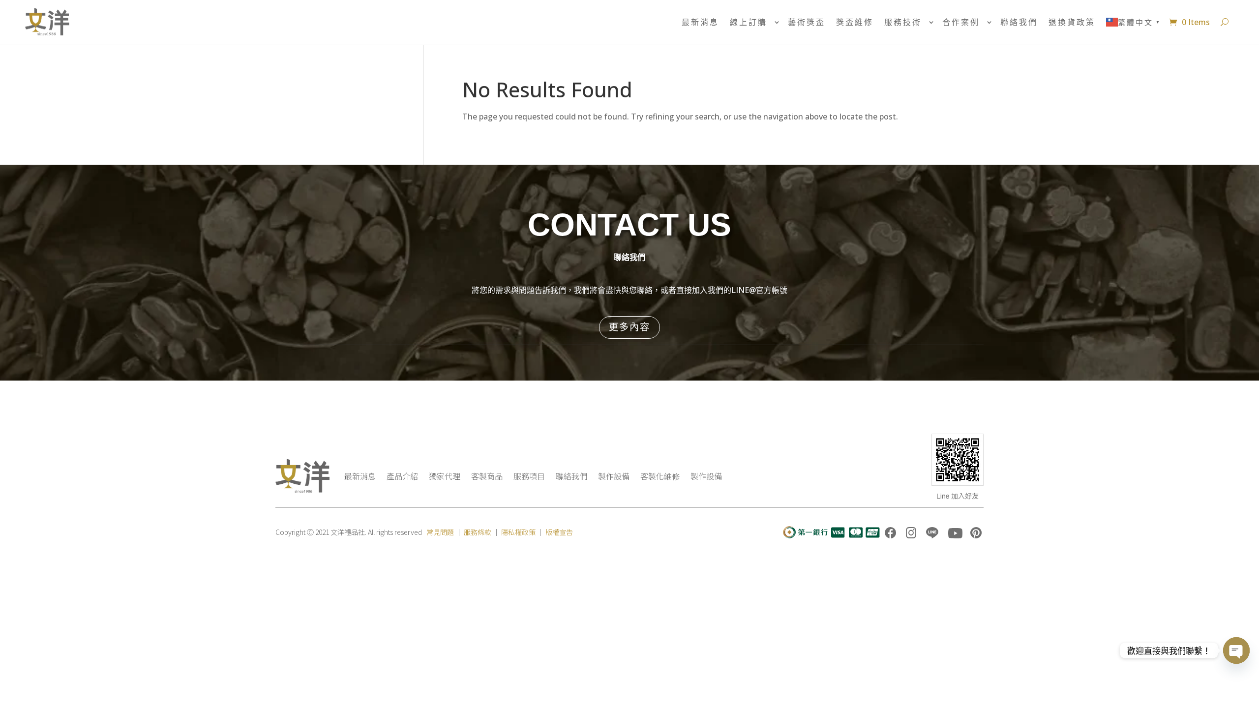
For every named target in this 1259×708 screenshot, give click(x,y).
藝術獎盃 (806, 22)
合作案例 (961, 22)
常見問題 (440, 532)
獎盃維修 (854, 22)
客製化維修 (660, 476)
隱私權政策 (518, 532)
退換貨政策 (1072, 22)
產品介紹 (402, 476)
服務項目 (529, 476)
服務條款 (477, 532)
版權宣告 (559, 532)
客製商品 (487, 476)
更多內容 (629, 326)
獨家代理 (444, 476)
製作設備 (614, 476)
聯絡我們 (1019, 22)
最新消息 (700, 22)
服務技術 (903, 22)
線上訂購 (748, 22)
